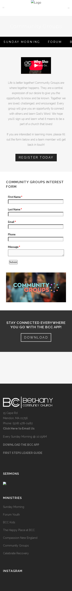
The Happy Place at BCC (19, 530)
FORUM (55, 42)
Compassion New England (20, 537)
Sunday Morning (13, 506)
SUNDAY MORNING (22, 42)
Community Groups (16, 545)
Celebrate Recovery (16, 553)
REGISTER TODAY (36, 157)
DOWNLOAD (36, 337)
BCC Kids (9, 522)
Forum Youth (11, 514)
